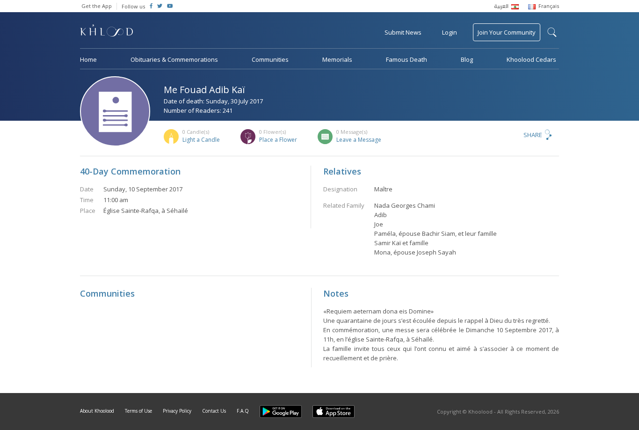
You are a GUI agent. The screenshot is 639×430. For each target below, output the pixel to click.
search (552, 32)
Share (532, 135)
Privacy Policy (177, 411)
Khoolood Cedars (531, 59)
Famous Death (406, 59)
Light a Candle (201, 140)
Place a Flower (278, 140)
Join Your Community (507, 32)
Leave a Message (358, 140)
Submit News (403, 32)
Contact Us (214, 411)
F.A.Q (243, 411)
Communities (270, 59)
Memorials (337, 59)
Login (449, 32)
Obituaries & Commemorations (174, 59)
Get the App (96, 5)
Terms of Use (138, 411)
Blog (467, 59)
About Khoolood (97, 411)
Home (88, 59)
